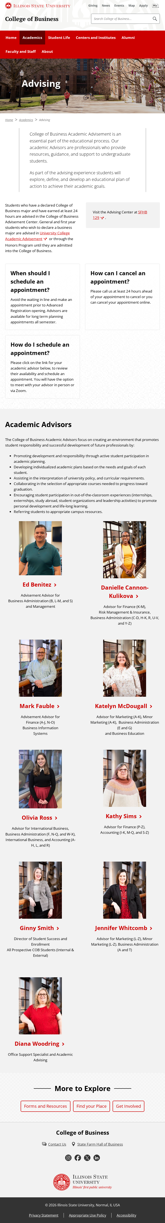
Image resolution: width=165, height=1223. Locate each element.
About (47, 51)
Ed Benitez (37, 584)
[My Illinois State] (155, 5)
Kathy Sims (121, 816)
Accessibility (126, 1215)
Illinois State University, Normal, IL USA (88, 1205)
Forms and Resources (45, 1106)
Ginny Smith (37, 928)
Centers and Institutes (96, 37)
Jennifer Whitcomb (121, 928)
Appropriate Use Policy (87, 1215)
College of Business (31, 19)
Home (11, 37)
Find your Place (91, 1106)
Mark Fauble (37, 706)
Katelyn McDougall (121, 706)
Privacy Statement (43, 1215)
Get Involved (128, 1106)
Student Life (59, 37)
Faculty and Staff (21, 51)
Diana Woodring (37, 1043)
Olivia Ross (37, 817)
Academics (32, 37)
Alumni (128, 37)
